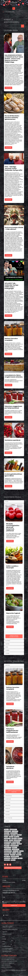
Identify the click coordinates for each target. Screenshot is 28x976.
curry (13, 834)
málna (14, 847)
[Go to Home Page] (3, 12)
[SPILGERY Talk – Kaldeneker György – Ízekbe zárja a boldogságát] (14, 271)
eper (11, 836)
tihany (14, 858)
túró (20, 858)
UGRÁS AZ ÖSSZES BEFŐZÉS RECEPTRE (14, 791)
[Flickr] (10, 865)
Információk (4, 931)
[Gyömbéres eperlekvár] (14, 430)
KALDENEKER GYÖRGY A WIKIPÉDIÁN (12, 867)
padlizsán (7, 849)
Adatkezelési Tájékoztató (7, 926)
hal (6, 840)
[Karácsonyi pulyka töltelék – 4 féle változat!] (14, 215)
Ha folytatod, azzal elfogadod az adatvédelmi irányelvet (14, 902)
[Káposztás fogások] (14, 602)
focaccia (7, 838)
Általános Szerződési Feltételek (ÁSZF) (10, 929)
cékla (19, 834)
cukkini (6, 834)
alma (6, 829)
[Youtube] (8, 865)
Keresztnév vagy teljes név (9, 892)
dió (6, 836)
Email (4, 897)
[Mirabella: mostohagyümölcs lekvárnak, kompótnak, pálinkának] (14, 512)
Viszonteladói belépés (6, 946)
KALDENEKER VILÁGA (6, 934)
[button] (13, 8)
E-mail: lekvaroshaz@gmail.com (7, 963)
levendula (7, 847)
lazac (19, 843)
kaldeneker (17, 840)
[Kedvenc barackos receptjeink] (14, 328)
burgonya (7, 831)
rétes (6, 854)
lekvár (6, 845)
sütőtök (7, 858)
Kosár (23, 880)
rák (19, 852)
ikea (11, 840)
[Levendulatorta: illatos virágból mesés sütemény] (14, 366)
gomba (14, 838)
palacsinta (15, 849)
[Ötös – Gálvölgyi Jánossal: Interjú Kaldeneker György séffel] (14, 158)
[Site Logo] (14, 3)
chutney (15, 831)
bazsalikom (13, 829)
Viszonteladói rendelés (6, 951)
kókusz (6, 843)
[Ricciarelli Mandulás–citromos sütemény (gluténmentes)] (14, 103)
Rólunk (3, 941)
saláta (12, 854)
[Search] (22, 26)
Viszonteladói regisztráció (7, 948)
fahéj (17, 836)
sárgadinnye (14, 856)
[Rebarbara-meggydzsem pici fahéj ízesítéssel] (14, 397)
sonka (19, 854)
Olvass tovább (8, 87)
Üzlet (3, 943)
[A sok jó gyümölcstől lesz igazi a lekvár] (14, 465)
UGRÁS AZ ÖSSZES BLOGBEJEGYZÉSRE (14, 636)
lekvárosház (14, 845)
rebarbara (7, 852)
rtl (14, 852)
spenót (6, 856)
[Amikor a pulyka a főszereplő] (14, 555)
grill (20, 838)
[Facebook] (5, 865)
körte (13, 843)
